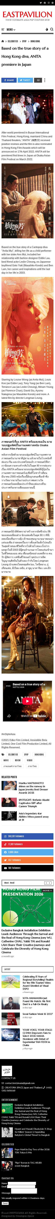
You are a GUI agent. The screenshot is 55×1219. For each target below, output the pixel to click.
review (17, 760)
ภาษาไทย (32, 766)
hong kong (35, 41)
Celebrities (13, 41)
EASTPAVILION (27, 14)
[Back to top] (47, 1211)
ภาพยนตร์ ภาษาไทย (13, 766)
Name (4, 1183)
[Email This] (38, 80)
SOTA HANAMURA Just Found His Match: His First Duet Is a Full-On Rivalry (36, 1001)
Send (5, 1203)
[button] (11, 29)
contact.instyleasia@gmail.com (19, 1083)
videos (29, 760)
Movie (6, 760)
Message (6, 1193)
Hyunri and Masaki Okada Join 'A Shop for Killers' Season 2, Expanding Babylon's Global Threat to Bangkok (33, 1132)
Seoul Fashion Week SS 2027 (38, 1014)
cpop (24, 41)
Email (4, 1186)
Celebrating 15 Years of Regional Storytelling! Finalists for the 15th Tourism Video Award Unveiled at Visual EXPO (38, 982)
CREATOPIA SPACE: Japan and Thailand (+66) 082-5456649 (27, 1089)
